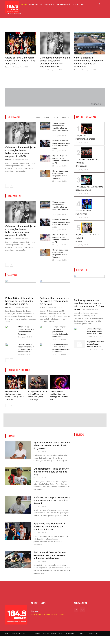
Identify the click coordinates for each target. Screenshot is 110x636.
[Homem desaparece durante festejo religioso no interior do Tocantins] (45, 173)
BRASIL (47, 118)
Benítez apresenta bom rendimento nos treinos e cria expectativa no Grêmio (89, 303)
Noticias (33, 4)
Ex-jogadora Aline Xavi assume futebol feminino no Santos (95, 344)
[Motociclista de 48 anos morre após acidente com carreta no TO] (45, 158)
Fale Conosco (14, 13)
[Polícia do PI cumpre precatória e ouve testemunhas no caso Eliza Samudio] (18, 505)
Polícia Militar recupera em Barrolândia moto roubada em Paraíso (54, 301)
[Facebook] (76, 610)
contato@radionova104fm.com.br (48, 614)
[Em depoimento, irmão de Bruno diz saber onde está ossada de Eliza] (18, 476)
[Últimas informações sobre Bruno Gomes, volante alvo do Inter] (79, 331)
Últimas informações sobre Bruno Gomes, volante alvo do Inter (94, 331)
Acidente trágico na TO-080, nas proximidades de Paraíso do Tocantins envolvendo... (60, 331)
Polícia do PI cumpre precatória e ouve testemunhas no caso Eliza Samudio (52, 500)
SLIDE (56, 118)
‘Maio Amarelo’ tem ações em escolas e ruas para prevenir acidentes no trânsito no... (50, 555)
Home (24, 4)
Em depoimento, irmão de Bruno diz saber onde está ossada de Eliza (51, 471)
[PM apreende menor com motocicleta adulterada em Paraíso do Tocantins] (45, 347)
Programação (64, 4)
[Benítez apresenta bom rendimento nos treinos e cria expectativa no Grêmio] (89, 286)
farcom (8, 67)
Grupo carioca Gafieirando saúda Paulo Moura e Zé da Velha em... (20, 60)
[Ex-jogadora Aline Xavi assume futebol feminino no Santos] (79, 344)
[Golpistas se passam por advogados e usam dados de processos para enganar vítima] (45, 143)
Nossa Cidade (47, 4)
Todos (37, 118)
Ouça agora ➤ (82, 142)
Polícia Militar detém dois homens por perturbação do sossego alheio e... (19, 301)
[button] (101, 4)
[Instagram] (82, 609)
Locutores (79, 4)
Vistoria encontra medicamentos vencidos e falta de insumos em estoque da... (60, 128)
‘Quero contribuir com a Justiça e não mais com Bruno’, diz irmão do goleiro (52, 445)
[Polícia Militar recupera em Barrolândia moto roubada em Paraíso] (55, 287)
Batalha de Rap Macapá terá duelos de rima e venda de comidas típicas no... (49, 526)
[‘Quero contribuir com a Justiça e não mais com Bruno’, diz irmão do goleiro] (18, 450)
